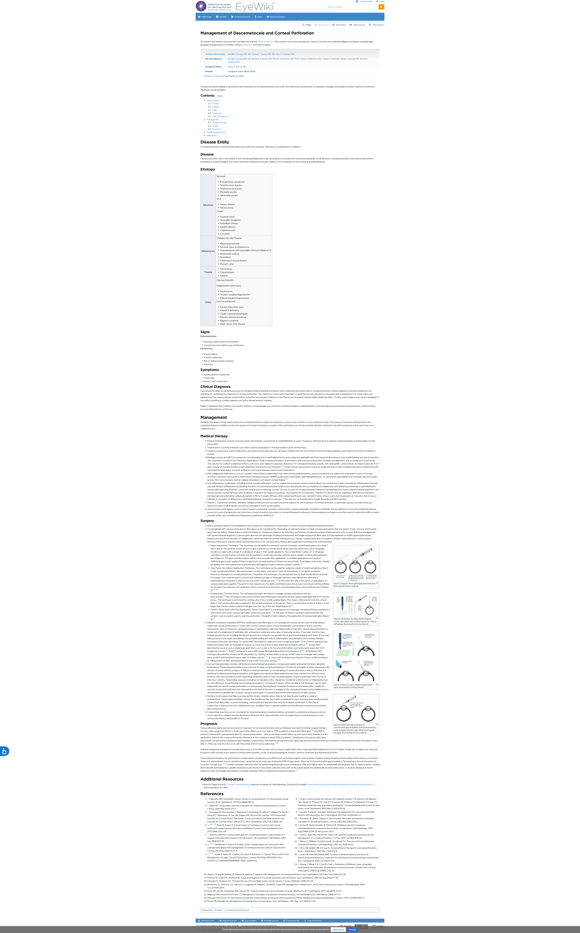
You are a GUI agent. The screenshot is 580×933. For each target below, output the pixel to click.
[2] (286, 479)
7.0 (210, 853)
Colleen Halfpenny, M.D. (311, 58)
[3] (283, 498)
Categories (206, 910)
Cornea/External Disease (237, 910)
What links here (207, 920)
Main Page (206, 16)
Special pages (250, 920)
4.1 (213, 824)
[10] (302, 650)
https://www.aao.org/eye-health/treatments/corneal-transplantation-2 (341, 784)
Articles (223, 16)
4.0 (210, 824)
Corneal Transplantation (238, 784)
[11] (265, 657)
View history (378, 24)
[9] (226, 650)
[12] (278, 660)
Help (260, 16)
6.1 (213, 844)
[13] (312, 730)
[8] (307, 644)
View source (359, 24)
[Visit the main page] (255, 6)
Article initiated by (214, 54)
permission (248, 44)
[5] (217, 589)
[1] (282, 466)
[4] (301, 564)
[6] (224, 596)
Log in (382, 1)
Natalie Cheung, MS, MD (239, 54)
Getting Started (242, 16)
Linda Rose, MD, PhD (289, 58)
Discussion (323, 24)
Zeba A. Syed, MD (331, 58)
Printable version (271, 920)
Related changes (230, 920)
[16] (297, 770)
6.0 (210, 844)
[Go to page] (381, 7)
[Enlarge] (377, 583)
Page (308, 24)
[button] (338, 929)
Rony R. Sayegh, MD (285, 54)
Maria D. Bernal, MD (350, 58)
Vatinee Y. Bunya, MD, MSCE (265, 58)
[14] (276, 743)
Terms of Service (265, 41)
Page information (315, 920)
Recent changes (277, 16)
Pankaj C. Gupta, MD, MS (263, 54)
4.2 (215, 824)
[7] (272, 612)
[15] (224, 764)
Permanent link (293, 920)
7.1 (213, 853)
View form (341, 24)
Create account (366, 1)
